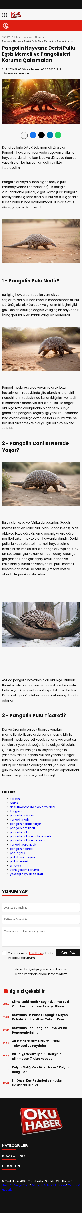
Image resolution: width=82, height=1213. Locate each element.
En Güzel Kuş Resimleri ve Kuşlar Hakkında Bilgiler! (37, 1082)
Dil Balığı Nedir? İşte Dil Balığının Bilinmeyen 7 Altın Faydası (36, 1056)
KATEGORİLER (15, 1146)
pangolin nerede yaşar (25, 824)
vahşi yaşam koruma (24, 870)
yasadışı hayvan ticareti (26, 874)
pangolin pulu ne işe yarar (28, 840)
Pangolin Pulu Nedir (23, 845)
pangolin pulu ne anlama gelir (30, 836)
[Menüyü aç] (5, 14)
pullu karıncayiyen (22, 857)
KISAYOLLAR (13, 1156)
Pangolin (16, 811)
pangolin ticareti (21, 849)
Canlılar (39, 37)
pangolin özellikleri (22, 828)
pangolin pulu (19, 832)
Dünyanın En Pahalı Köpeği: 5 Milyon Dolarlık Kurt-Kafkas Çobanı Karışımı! (41, 1017)
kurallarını (36, 953)
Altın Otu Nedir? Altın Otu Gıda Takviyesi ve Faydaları (36, 1043)
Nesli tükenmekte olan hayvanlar (32, 807)
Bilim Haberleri (24, 37)
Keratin (15, 799)
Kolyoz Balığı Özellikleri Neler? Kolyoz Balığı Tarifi (40, 1069)
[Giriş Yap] (77, 15)
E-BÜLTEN (11, 1166)
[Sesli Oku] (24, 135)
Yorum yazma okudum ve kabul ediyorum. (31, 955)
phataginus (18, 853)
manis (14, 803)
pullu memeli (19, 861)
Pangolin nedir (19, 820)
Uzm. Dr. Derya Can (15, 1185)
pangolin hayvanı (22, 815)
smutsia (15, 866)
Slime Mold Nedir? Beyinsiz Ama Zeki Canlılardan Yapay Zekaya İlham (40, 1004)
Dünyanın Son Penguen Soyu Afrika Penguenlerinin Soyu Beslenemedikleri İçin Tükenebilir (39, 1030)
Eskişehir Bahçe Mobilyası (49, 1185)
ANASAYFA (7, 37)
